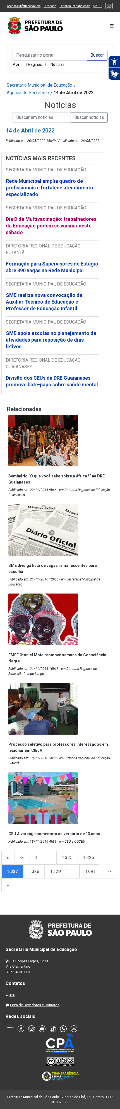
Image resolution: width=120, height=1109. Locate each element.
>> (108, 871)
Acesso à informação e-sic (23, 5)
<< (22, 857)
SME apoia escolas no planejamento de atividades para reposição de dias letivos (51, 339)
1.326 (88, 857)
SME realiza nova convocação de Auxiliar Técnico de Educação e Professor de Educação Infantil (44, 301)
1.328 (33, 871)
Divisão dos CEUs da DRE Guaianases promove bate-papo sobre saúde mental (52, 381)
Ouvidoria (50, 5)
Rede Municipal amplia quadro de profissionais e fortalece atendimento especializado (49, 187)
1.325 (67, 857)
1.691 (90, 871)
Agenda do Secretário (28, 92)
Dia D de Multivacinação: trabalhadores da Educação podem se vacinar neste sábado (51, 225)
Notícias (57, 64)
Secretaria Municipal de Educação (39, 85)
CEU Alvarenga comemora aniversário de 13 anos (54, 834)
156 (12, 995)
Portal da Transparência (74, 5)
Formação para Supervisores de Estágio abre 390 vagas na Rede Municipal (52, 267)
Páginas (35, 64)
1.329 (55, 871)
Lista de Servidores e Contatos (34, 1005)
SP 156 (97, 5)
